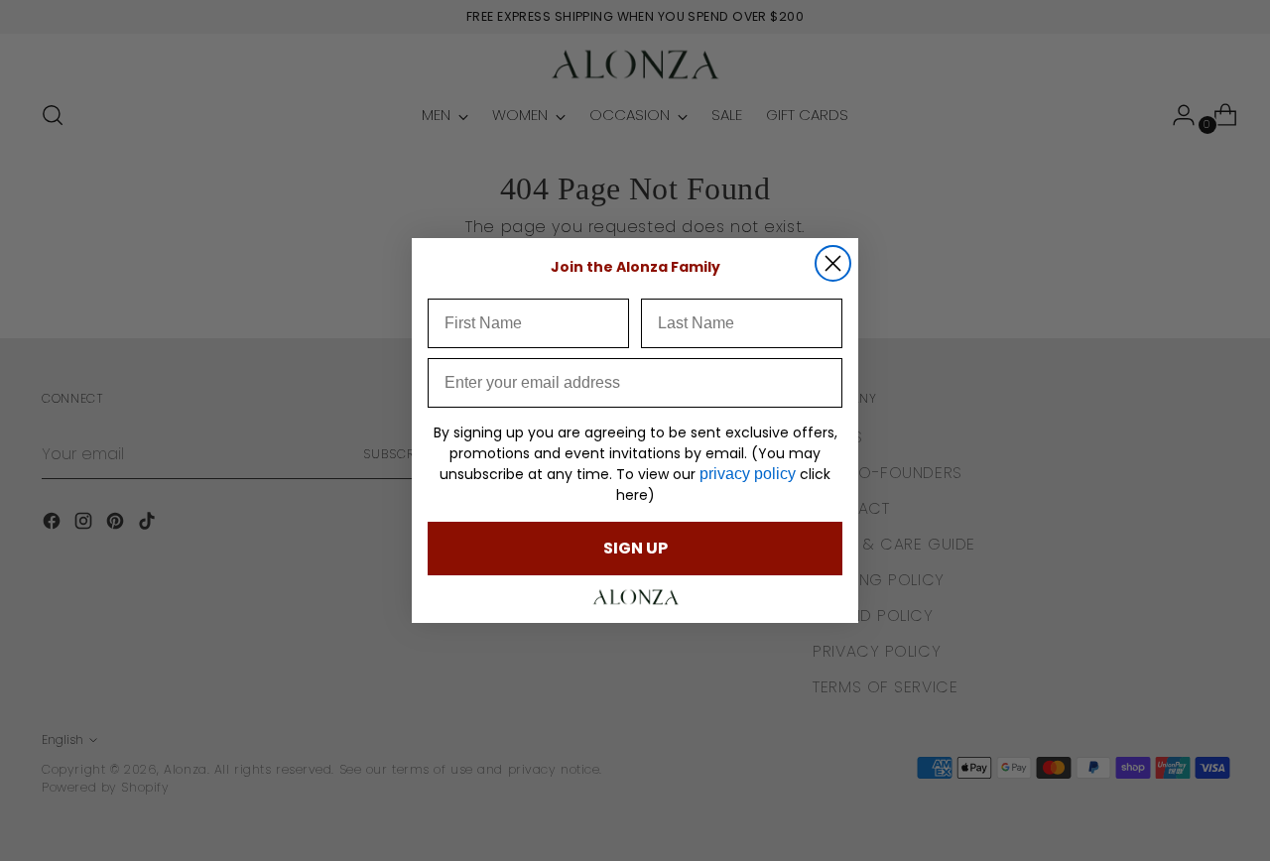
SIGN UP (635, 548)
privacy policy (747, 473)
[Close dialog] (833, 263)
